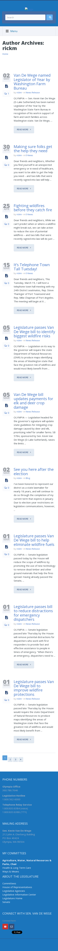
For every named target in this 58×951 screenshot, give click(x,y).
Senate (6, 902)
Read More (23, 129)
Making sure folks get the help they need (33, 148)
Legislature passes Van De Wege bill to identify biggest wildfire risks (34, 331)
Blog (28, 478)
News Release (33, 92)
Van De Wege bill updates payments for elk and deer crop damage (33, 401)
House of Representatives (17, 887)
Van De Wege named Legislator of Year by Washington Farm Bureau (32, 81)
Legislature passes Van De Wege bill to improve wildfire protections (34, 688)
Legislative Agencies (13, 890)
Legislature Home (12, 898)
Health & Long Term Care (16, 867)
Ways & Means (10, 871)
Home (5, 53)
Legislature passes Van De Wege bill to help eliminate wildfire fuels (34, 540)
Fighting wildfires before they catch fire (33, 207)
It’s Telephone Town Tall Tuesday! (32, 266)
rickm (19, 92)
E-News (29, 155)
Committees (9, 883)
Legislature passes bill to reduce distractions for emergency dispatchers (33, 613)
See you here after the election (34, 471)
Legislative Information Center (19, 894)
